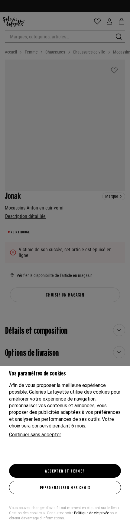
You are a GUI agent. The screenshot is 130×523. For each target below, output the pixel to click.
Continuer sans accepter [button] (35, 434)
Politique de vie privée (91, 513)
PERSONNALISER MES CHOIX (65, 487)
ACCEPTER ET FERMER (65, 470)
